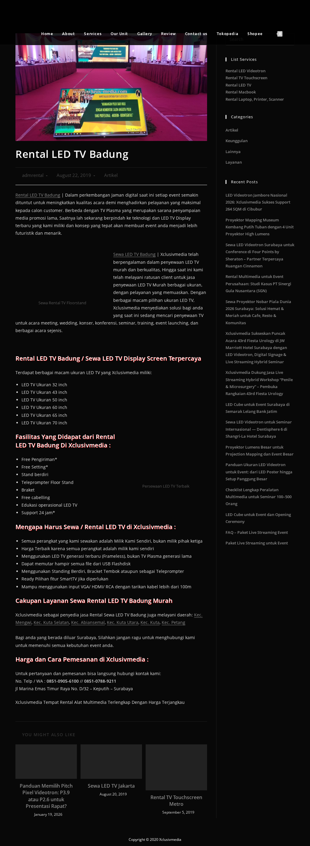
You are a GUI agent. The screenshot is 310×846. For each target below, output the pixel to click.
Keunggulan (237, 140)
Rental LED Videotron (245, 70)
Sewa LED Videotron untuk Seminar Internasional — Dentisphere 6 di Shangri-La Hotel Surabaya (259, 429)
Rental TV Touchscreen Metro (176, 800)
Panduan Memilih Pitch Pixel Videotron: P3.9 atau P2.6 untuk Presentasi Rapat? (46, 795)
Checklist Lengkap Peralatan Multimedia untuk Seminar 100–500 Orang (259, 497)
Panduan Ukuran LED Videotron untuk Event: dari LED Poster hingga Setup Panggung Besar (259, 472)
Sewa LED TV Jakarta (111, 785)
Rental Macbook (241, 92)
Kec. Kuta (150, 622)
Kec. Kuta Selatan (51, 622)
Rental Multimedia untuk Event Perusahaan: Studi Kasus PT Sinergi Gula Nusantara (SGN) (258, 283)
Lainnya (233, 151)
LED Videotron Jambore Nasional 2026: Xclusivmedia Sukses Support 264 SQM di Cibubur (258, 202)
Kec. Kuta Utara (122, 622)
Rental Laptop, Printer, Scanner (255, 99)
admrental (33, 175)
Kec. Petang (173, 622)
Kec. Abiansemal (88, 622)
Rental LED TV (238, 85)
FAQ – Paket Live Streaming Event (257, 532)
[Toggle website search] (293, 33)
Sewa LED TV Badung (134, 254)
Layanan (234, 162)
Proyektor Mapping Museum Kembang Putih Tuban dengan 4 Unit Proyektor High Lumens (260, 227)
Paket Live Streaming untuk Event (257, 543)
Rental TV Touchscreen (246, 77)
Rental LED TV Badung (37, 195)
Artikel (111, 175)
